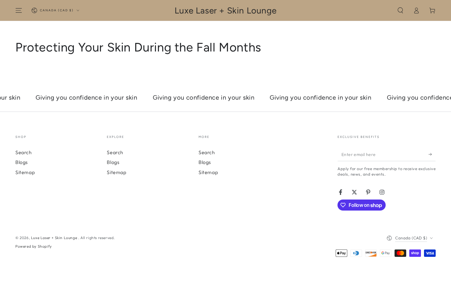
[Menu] (19, 10)
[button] (400, 10)
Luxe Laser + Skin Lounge (54, 237)
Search (23, 152)
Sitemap (25, 172)
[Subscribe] (432, 154)
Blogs (21, 162)
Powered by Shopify (33, 246)
